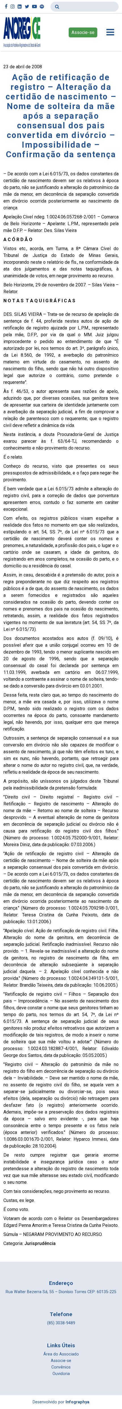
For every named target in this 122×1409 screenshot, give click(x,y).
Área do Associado (61, 1354)
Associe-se (82, 32)
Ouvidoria (61, 1373)
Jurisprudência (40, 1243)
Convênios (61, 1367)
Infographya (77, 1402)
